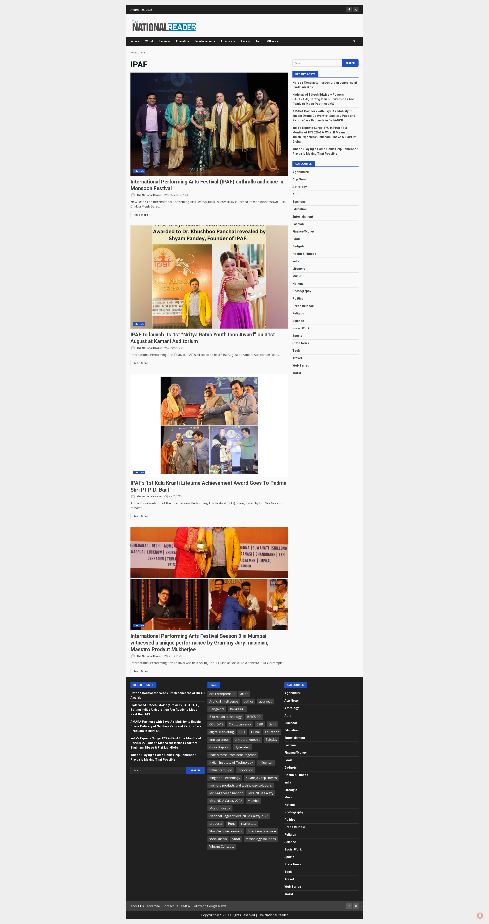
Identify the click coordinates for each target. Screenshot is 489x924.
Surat (236, 839)
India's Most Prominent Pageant (232, 755)
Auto (259, 41)
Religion (298, 313)
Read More (141, 214)
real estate (248, 823)
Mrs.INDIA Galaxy (260, 793)
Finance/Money (303, 231)
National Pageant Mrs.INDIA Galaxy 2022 (238, 816)
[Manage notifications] (480, 916)
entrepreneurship (247, 739)
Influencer (265, 762)
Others (271, 41)
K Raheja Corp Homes (261, 778)
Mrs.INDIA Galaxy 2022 (225, 801)
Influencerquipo (220, 770)
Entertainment (204, 41)
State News (300, 343)
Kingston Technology (224, 778)
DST (242, 732)
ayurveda (265, 701)
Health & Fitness (304, 253)
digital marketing (221, 732)
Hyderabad (242, 747)
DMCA (185, 906)
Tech (244, 41)
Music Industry (220, 808)
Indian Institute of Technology (231, 762)
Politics (297, 298)
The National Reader (149, 195)
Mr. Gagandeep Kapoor (226, 793)
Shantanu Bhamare (262, 831)
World (149, 41)
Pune (232, 823)
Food (296, 239)
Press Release (303, 306)
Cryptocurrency (240, 724)
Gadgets (298, 246)
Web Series (300, 365)
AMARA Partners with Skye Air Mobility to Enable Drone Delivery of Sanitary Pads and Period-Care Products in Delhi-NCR (323, 115)
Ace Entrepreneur (222, 694)
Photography (301, 291)
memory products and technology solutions (240, 785)
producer (216, 823)
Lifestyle (226, 41)
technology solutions (261, 839)
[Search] (354, 41)
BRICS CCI (254, 717)
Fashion (298, 224)
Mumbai (253, 801)
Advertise (153, 906)
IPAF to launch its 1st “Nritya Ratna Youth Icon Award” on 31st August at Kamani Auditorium (209, 277)
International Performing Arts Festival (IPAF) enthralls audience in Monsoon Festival (209, 124)
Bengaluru (237, 709)
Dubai (255, 732)
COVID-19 (216, 724)
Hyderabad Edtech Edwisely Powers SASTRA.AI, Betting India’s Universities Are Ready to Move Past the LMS (323, 99)
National (298, 283)
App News (299, 179)
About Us (137, 906)
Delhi (272, 724)
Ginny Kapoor (219, 747)
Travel (297, 358)
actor (244, 694)
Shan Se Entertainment (225, 831)
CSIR (260, 724)
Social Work (301, 328)
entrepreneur (219, 739)
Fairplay (271, 739)
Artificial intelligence (223, 701)
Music (296, 276)
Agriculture (300, 172)
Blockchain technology (225, 717)
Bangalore (216, 709)
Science (298, 320)
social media (218, 839)
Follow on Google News (209, 906)
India (133, 41)
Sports (297, 335)
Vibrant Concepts (221, 846)
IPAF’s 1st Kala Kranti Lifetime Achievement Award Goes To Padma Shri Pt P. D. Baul (209, 425)
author (248, 701)
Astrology (299, 186)
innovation (245, 770)
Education (182, 41)
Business (164, 41)
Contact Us (170, 906)
